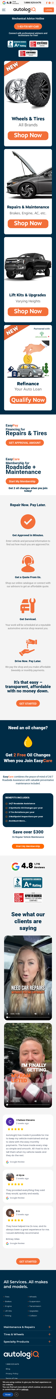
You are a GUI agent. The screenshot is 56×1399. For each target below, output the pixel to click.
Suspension (34, 1301)
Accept (7, 1394)
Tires (7, 1297)
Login (49, 10)
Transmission (35, 1306)
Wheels (32, 1297)
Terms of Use (12, 1378)
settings (24, 1389)
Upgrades (33, 1311)
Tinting (8, 1316)
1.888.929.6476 (32, 2)
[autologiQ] (24, 9)
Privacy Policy (12, 1373)
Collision (33, 1316)
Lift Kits (8, 1311)
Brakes (8, 1301)
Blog (8, 1369)
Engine (8, 1306)
